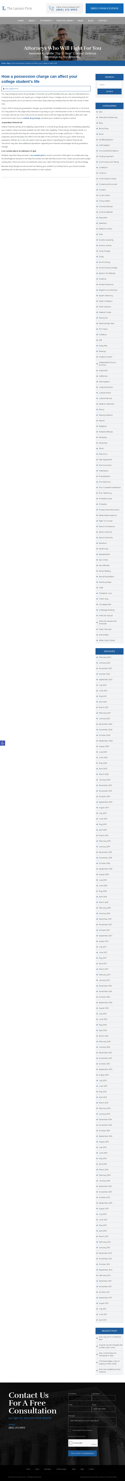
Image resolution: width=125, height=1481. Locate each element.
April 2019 (103, 830)
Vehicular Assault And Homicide (108, 622)
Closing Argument (106, 156)
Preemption (103, 471)
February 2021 (105, 713)
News (80, 20)
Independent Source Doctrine (107, 363)
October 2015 (104, 1064)
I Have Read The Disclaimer (82, 1430)
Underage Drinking (106, 610)
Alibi (100, 112)
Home (21, 20)
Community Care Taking (109, 162)
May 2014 (103, 1158)
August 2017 (104, 941)
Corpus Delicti (104, 201)
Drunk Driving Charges (108, 268)
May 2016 (103, 1025)
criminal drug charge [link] (31, 118)
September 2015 (105, 1069)
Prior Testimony (105, 493)
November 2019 (105, 791)
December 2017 (105, 919)
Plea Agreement (105, 459)
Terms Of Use (104, 1477)
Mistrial (101, 421)
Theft (101, 588)
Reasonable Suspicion (108, 515)
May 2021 (103, 696)
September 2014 (105, 1136)
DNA (101, 234)
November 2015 (105, 1058)
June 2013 (103, 1220)
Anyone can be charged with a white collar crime (111, 1346)
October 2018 (104, 863)
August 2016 (104, 1008)
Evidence (102, 279)
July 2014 (102, 1147)
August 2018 (104, 874)
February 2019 (105, 841)
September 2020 (106, 741)
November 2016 (105, 991)
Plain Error (103, 454)
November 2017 (105, 924)
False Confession (105, 301)
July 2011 (102, 1309)
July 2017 (102, 947)
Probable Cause (105, 498)
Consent (102, 190)
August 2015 (104, 1075)
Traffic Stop (103, 599)
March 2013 (103, 1236)
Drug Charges (104, 251)
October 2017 (104, 930)
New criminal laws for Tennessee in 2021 (107, 1354)
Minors (101, 409)
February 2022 (105, 657)
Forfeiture (103, 334)
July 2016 (103, 1014)
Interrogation (104, 382)
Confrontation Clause (107, 179)
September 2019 (105, 802)
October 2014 (104, 1130)
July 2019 (103, 813)
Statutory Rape (105, 582)
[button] (2, 743)
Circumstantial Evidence (108, 151)
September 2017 (105, 936)
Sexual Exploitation (106, 576)
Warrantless (104, 635)
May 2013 (103, 1225)
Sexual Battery (105, 571)
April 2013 (103, 1231)
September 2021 (105, 679)
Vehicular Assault (106, 615)
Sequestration (104, 554)
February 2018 (105, 908)
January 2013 (104, 1247)
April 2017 (103, 963)
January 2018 (104, 913)
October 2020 (104, 735)
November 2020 (105, 730)
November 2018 (105, 858)
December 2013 (105, 1186)
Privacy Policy (80, 1436)
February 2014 (105, 1175)
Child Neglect (104, 145)
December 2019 (105, 785)
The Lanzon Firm (11, 89)
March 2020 (104, 774)
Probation (103, 504)
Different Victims (105, 229)
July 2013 (102, 1214)
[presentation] (83, 1443)
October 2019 (104, 796)
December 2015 (105, 1053)
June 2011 (103, 1314)
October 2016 (104, 997)
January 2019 (104, 846)
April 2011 (103, 1320)
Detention (103, 223)
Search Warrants (106, 537)
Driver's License (105, 245)
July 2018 (103, 880)
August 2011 (103, 1303)
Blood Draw (104, 128)
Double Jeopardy (106, 240)
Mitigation (103, 426)
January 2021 (104, 718)
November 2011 (105, 1286)
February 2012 (105, 1275)
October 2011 (104, 1292)
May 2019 (103, 824)
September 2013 (105, 1203)
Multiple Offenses (106, 432)
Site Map (113, 1477)
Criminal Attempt (106, 206)
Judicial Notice (105, 393)
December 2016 (105, 986)
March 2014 (103, 1169)
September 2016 (105, 1002)
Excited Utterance (106, 284)
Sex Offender (104, 565)
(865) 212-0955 (17, 1427)
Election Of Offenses (107, 273)
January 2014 (104, 1181)
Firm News (103, 329)
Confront (102, 173)
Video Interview (105, 629)
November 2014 (105, 1125)
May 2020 (103, 763)
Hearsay (102, 351)
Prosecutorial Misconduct (109, 510)
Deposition (103, 217)
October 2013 (104, 1197)
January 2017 (104, 980)
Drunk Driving (104, 262)
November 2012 (105, 1259)
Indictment (103, 370)
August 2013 (104, 1208)
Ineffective (103, 376)
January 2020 (104, 780)
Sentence (103, 543)
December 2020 (105, 724)
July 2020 (103, 752)
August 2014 (104, 1142)
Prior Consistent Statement (110, 487)
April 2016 (103, 1030)
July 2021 (103, 685)
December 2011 (105, 1281)
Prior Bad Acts (105, 482)
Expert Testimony (106, 295)
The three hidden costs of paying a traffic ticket (109, 1362)
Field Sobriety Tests (106, 323)
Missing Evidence (105, 415)
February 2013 (105, 1242)
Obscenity (103, 443)
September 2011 (105, 1298)
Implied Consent (105, 357)
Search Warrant (105, 532)
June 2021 (103, 691)
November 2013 (105, 1192)
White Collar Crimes (107, 640)
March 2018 (103, 902)
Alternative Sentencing (108, 117)
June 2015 (103, 1086)
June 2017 (103, 952)
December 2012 (105, 1253)
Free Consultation (104, 8)
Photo (101, 448)
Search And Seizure (107, 526)
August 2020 (104, 746)
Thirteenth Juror (105, 593)
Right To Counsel (105, 521)
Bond (101, 134)
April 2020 (103, 769)
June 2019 (103, 819)
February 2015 (105, 1108)
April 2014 (103, 1164)
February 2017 (105, 975)
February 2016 (105, 1041)
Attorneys (46, 20)
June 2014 (103, 1153)
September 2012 (105, 1270)
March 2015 (103, 1103)
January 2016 (104, 1047)
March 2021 (103, 707)
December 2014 (105, 1119)
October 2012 (104, 1264)
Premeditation (104, 476)
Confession (103, 167)
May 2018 (103, 891)
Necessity (103, 437)
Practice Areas (64, 20)
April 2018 (103, 897)
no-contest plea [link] (37, 155)
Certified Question (106, 140)
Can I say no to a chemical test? (110, 1338)
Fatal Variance (105, 307)
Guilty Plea (103, 346)
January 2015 (104, 1114)
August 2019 (104, 807)
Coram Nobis (104, 195)
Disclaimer (71, 1436)
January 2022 (104, 663)
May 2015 (103, 1092)
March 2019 (103, 835)
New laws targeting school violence (109, 1370)
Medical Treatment (106, 404)
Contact (102, 20)
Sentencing (103, 549)
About (32, 20)
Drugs (101, 256)
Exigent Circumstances (108, 290)
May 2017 (103, 958)
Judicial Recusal (105, 398)
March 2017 (103, 969)
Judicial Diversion (106, 387)
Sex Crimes (103, 560)
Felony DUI (103, 318)
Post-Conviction (105, 465)
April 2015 (103, 1097)
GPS (100, 340)
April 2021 (103, 702)
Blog (90, 20)
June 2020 (103, 757)
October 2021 (104, 674)
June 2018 (103, 885)
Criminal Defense (106, 212)
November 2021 (105, 668)
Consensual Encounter (108, 184)
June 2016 (103, 1019)
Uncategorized (105, 604)
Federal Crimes (105, 312)
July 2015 (103, 1080)
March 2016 (103, 1036)
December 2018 (105, 852)
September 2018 (105, 869)
